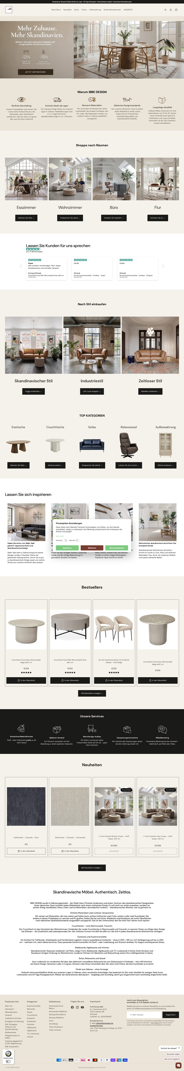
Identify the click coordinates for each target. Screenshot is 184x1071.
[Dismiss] (179, 1047)
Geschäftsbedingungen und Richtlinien (92, 1067)
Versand (8, 1015)
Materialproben (11, 1012)
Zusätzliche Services (13, 1018)
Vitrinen (30, 1037)
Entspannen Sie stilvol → (70, 218)
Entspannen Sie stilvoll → (92, 465)
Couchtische (32, 1015)
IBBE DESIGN (15, 1067)
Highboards (31, 1030)
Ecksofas (30, 1024)
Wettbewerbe (10, 1032)
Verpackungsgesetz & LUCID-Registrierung (14, 1042)
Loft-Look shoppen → (92, 391)
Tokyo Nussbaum (56, 1027)
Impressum (9, 1009)
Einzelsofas (31, 1021)
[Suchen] (165, 10)
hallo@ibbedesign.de (104, 1023)
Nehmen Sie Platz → (26, 218)
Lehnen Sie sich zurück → (129, 465)
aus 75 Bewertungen (34, 251)
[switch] (8, 1061)
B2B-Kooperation (12, 1046)
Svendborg (53, 1024)
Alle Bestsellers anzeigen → (92, 693)
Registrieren (170, 1015)
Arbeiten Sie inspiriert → (114, 218)
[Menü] (12, 1050)
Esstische (31, 1018)
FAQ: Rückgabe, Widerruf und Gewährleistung (11, 1026)
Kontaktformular (96, 1026)
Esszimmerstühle (33, 1006)
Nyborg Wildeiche (56, 1017)
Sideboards (31, 1027)
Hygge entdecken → (33, 391)
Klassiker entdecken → (150, 391)
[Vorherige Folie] (10, 629)
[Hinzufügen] (42, 645)
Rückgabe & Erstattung (14, 1021)
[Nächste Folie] (42, 629)
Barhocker (31, 1009)
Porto (51, 1021)
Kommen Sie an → (157, 218)
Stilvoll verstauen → (165, 465)
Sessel (29, 1012)
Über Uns (8, 1006)
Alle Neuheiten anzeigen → (92, 868)
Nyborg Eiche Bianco (57, 1014)
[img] (93, 249)
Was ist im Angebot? (172, 1059)
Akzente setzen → (55, 465)
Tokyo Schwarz (55, 1030)
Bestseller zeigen (173, 1054)
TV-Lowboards (33, 1034)
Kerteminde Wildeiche (58, 1011)
